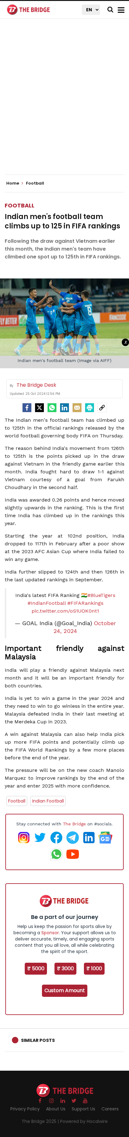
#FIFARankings (85, 603)
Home (13, 183)
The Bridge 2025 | (41, 1121)
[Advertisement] (64, 102)
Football (19, 205)
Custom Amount (64, 990)
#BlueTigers (101, 595)
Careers (110, 1109)
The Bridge (74, 823)
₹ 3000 (65, 968)
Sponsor (50, 933)
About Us (55, 1109)
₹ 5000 (35, 968)
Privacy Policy (25, 1109)
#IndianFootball (47, 603)
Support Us (83, 1109)
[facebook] (27, 407)
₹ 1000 (94, 968)
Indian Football (48, 801)
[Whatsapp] (52, 407)
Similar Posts (38, 1040)
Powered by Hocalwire (84, 1121)
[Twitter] (39, 407)
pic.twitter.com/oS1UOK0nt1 (65, 611)
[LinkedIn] (64, 407)
